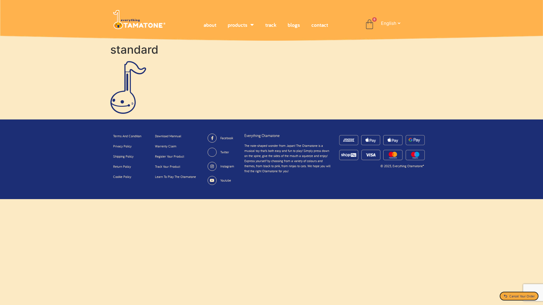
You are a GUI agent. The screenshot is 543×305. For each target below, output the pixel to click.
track (270, 25)
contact (319, 25)
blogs (294, 25)
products (237, 25)
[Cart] (369, 24)
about (210, 25)
